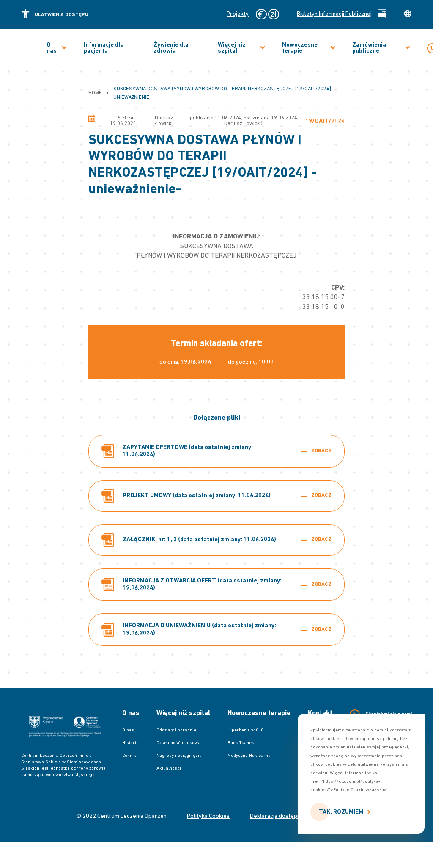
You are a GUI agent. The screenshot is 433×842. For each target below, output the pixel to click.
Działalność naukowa (178, 743)
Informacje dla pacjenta (104, 48)
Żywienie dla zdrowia (171, 48)
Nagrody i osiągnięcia (179, 755)
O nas (52, 48)
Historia (130, 743)
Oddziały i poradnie (176, 730)
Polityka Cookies (208, 817)
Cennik (129, 755)
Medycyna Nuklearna (249, 755)
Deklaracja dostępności (280, 817)
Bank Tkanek (240, 743)
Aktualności (168, 768)
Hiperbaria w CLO (245, 730)
